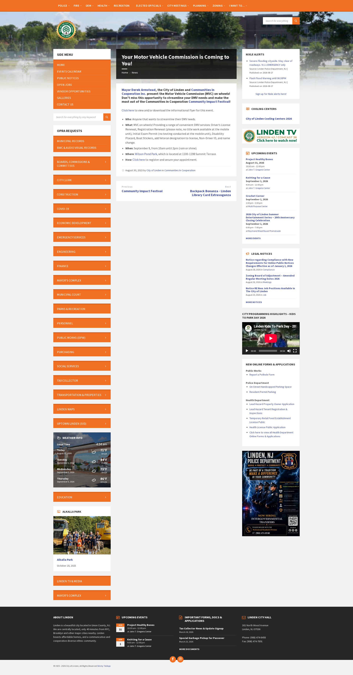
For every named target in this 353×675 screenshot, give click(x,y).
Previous (127, 186)
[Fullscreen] (295, 351)
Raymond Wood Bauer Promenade (264, 231)
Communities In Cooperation (179, 170)
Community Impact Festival (209, 101)
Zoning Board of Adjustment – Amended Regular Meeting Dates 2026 (270, 277)
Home (125, 72)
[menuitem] (62, 5)
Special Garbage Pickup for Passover (201, 638)
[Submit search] (296, 20)
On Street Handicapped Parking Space (270, 386)
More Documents (189, 649)
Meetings (267, 282)
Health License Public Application (267, 427)
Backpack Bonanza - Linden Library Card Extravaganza (210, 193)
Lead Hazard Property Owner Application (271, 404)
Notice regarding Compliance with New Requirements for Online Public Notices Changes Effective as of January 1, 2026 (270, 263)
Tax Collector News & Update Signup (201, 628)
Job (264, 294)
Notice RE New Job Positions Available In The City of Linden (270, 290)
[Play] (247, 351)
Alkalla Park (65, 559)
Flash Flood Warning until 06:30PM (267, 78)
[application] (270, 338)
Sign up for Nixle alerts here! (271, 94)
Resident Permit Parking (262, 392)
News (135, 72)
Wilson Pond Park (146, 154)
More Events (253, 238)
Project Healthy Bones (259, 159)
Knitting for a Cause (258, 177)
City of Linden (154, 170)
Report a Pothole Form (261, 374)
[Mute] (289, 351)
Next (228, 186)
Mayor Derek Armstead (139, 90)
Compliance (268, 269)
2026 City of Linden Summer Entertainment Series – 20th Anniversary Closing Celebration (270, 217)
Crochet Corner (255, 196)
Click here (128, 110)
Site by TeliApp (103, 666)
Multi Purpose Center (258, 206)
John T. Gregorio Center (259, 169)
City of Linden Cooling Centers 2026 (269, 118)
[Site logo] (66, 42)
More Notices (254, 302)
